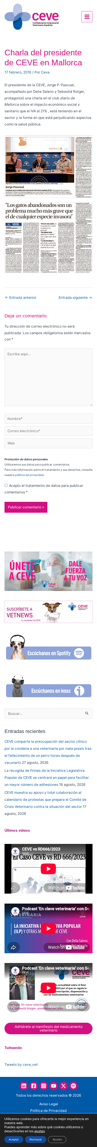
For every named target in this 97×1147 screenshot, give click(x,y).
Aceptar (14, 1139)
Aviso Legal (48, 1104)
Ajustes (57, 1139)
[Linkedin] (24, 1086)
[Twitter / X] (63, 1086)
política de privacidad (29, 475)
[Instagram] (43, 1086)
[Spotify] (73, 1086)
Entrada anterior (20, 297)
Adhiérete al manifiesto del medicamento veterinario (49, 1028)
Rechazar (36, 1139)
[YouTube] (53, 1086)
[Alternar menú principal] (86, 16)
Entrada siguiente (75, 297)
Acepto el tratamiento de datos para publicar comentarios (44, 488)
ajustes (39, 1131)
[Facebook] (34, 1086)
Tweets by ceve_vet (21, 1064)
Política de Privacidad (48, 1110)
